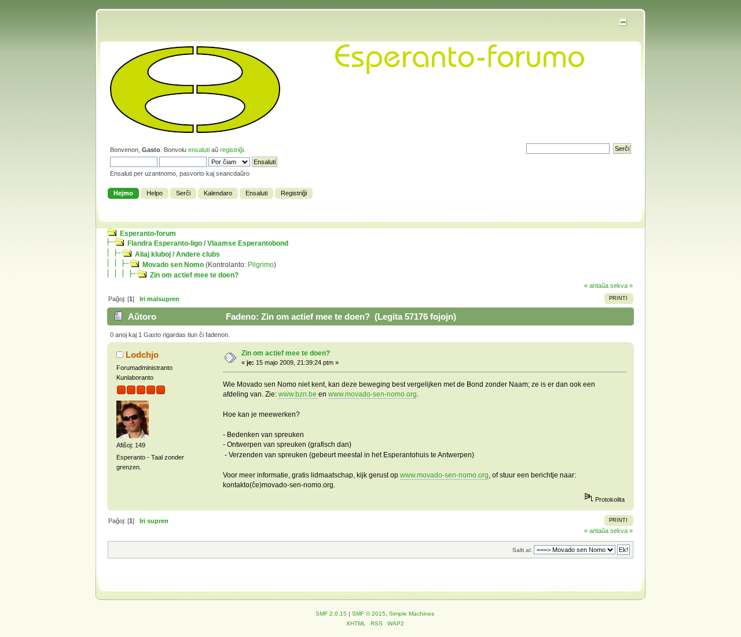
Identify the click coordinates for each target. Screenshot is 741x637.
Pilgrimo (261, 265)
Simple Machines (411, 613)
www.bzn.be (297, 394)
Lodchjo (142, 355)
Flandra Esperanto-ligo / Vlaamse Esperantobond (207, 243)
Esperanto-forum (148, 233)
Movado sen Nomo (173, 265)
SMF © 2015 (369, 613)
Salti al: (522, 550)
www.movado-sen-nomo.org (372, 394)
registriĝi (232, 149)
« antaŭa (596, 285)
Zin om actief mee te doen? (194, 275)
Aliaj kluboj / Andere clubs (177, 254)
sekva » (621, 285)
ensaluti (199, 149)
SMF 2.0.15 (331, 613)
